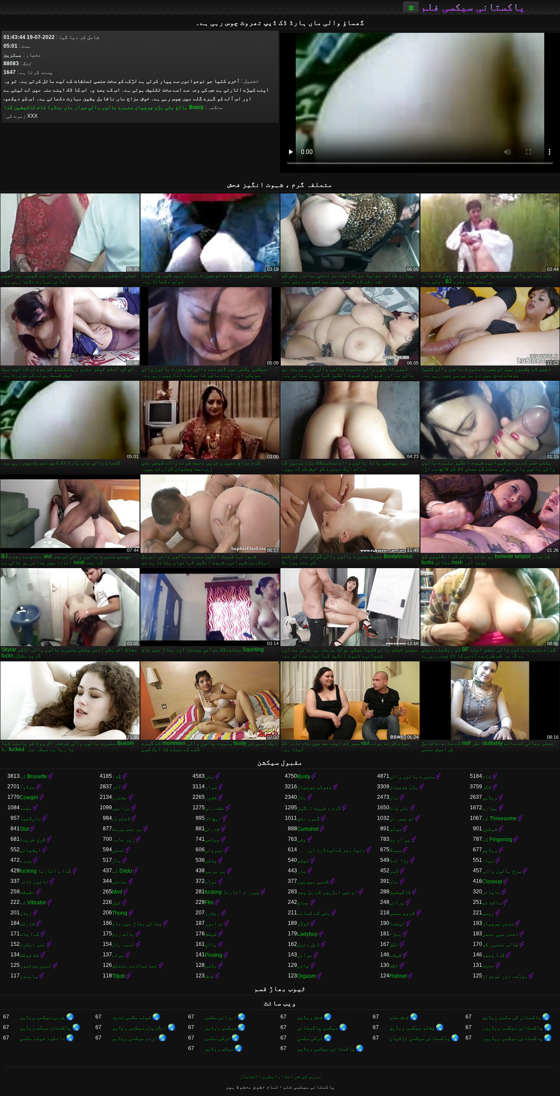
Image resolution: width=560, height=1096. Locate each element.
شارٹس (27, 923)
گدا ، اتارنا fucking (45, 871)
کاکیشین (24, 107)
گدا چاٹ (29, 934)
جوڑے (211, 881)
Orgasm (306, 976)
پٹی (301, 839)
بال (116, 860)
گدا (8, 107)
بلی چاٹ (399, 808)
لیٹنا (397, 923)
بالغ (181, 107)
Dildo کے (122, 871)
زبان (26, 913)
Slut (24, 829)
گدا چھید (493, 955)
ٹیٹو (303, 860)
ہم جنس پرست (127, 829)
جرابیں (121, 808)
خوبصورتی (401, 818)
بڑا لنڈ (399, 860)
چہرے (26, 860)
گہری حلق (308, 818)
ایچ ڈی (213, 818)
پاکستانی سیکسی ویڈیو (326, 1049)
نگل (394, 944)
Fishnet (398, 976)
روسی (488, 913)
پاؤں (303, 966)
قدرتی (212, 829)
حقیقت (27, 892)
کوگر (303, 923)
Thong (119, 913)
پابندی (29, 976)
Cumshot (307, 829)
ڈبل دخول (308, 944)
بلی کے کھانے (313, 913)
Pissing (213, 955)
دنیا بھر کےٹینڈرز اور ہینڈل (331, 850)
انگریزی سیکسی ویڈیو (139, 1028)
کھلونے (121, 818)
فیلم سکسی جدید (131, 1017)
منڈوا (55, 107)
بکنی (211, 966)
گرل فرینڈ (33, 839)
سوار (80, 107)
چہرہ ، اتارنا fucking (232, 892)
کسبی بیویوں (313, 881)
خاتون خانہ (34, 881)
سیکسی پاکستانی (317, 1028)
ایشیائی (30, 850)
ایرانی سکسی (221, 1017)
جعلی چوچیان (498, 923)
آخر (116, 787)
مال (301, 797)
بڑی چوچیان (149, 107)
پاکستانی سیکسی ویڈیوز (512, 1028)
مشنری (119, 797)
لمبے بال (123, 944)
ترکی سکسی (310, 1038)
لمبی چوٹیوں (36, 966)
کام (41, 107)
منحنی (119, 881)
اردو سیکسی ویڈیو (135, 1038)
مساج (303, 902)
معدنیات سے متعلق (135, 966)
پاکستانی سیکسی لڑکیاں (419, 1038)
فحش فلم (399, 1017)
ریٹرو (212, 913)
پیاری (489, 808)
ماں (68, 107)
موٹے (118, 955)
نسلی (118, 850)
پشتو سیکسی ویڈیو (412, 1028)
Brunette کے (33, 776)
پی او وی (399, 839)
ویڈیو (489, 797)
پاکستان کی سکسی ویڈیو (511, 1017)
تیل (116, 902)
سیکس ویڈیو (219, 1049)
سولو (395, 829)
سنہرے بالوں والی (110, 107)
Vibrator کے (33, 902)
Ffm (209, 902)
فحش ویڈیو (310, 1017)
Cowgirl (29, 797)
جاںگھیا (30, 818)
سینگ (395, 850)
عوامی (304, 955)
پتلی (211, 860)
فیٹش (211, 934)
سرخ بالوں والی (502, 871)
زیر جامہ (123, 839)
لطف (394, 966)
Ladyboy (307, 934)
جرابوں (214, 923)
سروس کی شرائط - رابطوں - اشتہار (280, 1076)
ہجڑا (395, 934)
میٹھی (212, 839)
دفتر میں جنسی (500, 934)
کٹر (486, 787)
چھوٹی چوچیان (314, 787)
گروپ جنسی (402, 913)
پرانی (397, 902)
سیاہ (488, 860)
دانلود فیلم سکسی (42, 1038)
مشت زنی (214, 808)
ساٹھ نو (492, 902)
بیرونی (214, 850)
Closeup (492, 881)
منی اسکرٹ (33, 944)
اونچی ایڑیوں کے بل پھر (327, 892)
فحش (209, 976)
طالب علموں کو (500, 944)
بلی (169, 107)
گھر (394, 871)
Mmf (117, 892)
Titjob (118, 976)
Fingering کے (497, 839)
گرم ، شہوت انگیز (319, 808)
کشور (211, 797)
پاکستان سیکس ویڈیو (45, 1028)
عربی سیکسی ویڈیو (42, 1017)
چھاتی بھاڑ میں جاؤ (137, 923)
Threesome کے (499, 818)
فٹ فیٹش (29, 955)
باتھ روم (123, 934)
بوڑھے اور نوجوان (505, 976)
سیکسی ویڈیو (221, 1028)
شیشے (395, 955)
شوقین (489, 829)
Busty (196, 107)
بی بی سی (215, 871)
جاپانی (491, 892)
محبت (488, 966)
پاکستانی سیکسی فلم (473, 7)
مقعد (26, 808)
